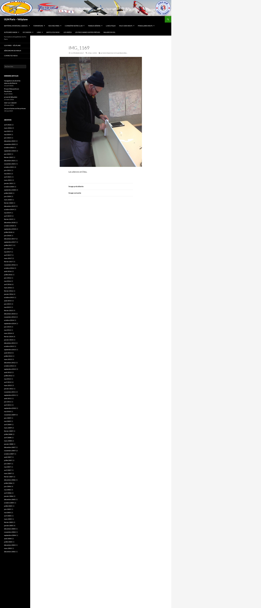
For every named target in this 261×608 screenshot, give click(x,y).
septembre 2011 (10, 395)
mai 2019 (7, 213)
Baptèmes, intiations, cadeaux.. (16, 26)
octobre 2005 (9, 503)
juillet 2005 (8, 506)
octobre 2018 (9, 226)
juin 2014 (7, 327)
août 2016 (7, 271)
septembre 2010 (10, 408)
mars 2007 (8, 473)
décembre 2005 (9, 499)
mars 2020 (8, 200)
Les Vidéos (68, 32)
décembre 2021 (9, 161)
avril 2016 (7, 284)
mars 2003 (8, 548)
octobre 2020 (9, 187)
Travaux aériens (94, 26)
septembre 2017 (10, 242)
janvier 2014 (8, 340)
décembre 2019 (9, 206)
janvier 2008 (8, 444)
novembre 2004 (9, 532)
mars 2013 (8, 359)
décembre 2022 (9, 141)
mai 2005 (7, 512)
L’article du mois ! (53, 32)
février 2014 (8, 336)
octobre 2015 (9, 297)
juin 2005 (7, 509)
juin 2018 (7, 235)
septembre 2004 (10, 535)
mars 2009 (8, 428)
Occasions (27, 32)
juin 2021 (7, 170)
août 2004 (7, 539)
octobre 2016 (9, 268)
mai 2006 (7, 490)
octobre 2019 (9, 209)
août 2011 (7, 398)
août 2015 (7, 301)
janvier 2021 (8, 183)
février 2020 (8, 203)
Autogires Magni (10, 32)
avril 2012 (7, 382)
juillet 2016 (8, 275)
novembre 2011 (9, 392)
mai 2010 (7, 411)
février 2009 (8, 431)
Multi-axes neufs (125, 26)
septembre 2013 (10, 350)
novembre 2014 (9, 317)
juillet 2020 (8, 193)
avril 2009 (7, 424)
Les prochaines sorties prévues (87, 32)
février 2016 (8, 291)
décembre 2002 (9, 552)
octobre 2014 (9, 320)
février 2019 (8, 219)
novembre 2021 (9, 164)
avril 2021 (7, 177)
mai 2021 (7, 174)
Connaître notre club (74, 26)
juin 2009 (7, 418)
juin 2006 (7, 486)
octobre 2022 (9, 148)
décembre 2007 (9, 447)
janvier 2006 (8, 496)
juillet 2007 (8, 460)
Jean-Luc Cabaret (10, 103)
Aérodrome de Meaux (12, 50)
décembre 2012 (9, 363)
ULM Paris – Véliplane (16, 19)
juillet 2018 (8, 232)
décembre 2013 (9, 343)
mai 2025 (7, 131)
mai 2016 (7, 281)
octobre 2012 (9, 366)
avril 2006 (7, 493)
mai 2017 (7, 252)
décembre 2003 (9, 545)
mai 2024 (7, 134)
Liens (39, 32)
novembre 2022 (9, 144)
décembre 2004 (9, 529)
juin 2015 (7, 304)
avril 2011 (7, 405)
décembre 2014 (9, 314)
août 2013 (7, 353)
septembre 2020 (10, 190)
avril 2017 (7, 255)
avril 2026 (7, 125)
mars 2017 (8, 258)
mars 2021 (8, 180)
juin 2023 (7, 138)
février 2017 (8, 262)
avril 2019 (7, 216)
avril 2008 (7, 438)
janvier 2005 (8, 525)
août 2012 (7, 372)
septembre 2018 (10, 229)
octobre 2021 (9, 167)
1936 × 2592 (92, 53)
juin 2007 (7, 464)
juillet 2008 (8, 434)
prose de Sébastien (10, 97)
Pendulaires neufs (145, 26)
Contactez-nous (11, 55)
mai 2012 (7, 379)
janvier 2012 (8, 389)
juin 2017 (7, 249)
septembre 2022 (10, 151)
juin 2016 (7, 278)
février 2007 (8, 477)
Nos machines (53, 26)
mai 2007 (7, 467)
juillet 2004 (8, 542)
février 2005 (8, 522)
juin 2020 (7, 196)
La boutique (111, 26)
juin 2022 (7, 154)
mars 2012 (8, 385)
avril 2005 (7, 516)
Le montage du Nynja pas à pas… (114, 53)
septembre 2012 (10, 369)
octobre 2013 (9, 346)
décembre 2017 (9, 239)
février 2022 (8, 157)
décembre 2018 (9, 222)
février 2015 (8, 310)
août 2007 (7, 457)
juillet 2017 (8, 245)
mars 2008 (8, 441)
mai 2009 (7, 421)
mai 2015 (7, 307)
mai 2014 (7, 330)
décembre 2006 (9, 480)
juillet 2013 (8, 356)
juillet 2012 (8, 376)
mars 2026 (8, 128)
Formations (38, 26)
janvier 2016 (8, 294)
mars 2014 (8, 333)
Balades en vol (109, 32)
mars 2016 (8, 288)
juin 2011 (7, 402)
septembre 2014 (10, 323)
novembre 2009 (9, 415)
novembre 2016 (9, 265)
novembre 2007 (9, 451)
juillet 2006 (8, 483)
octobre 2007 (9, 454)
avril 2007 (7, 470)
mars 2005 (8, 519)
